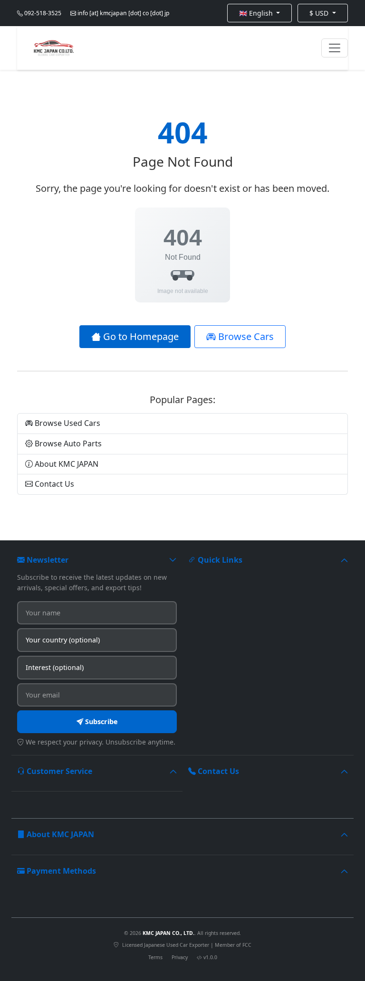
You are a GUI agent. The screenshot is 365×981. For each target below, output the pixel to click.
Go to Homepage (140, 336)
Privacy (180, 957)
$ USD (319, 13)
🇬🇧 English (257, 13)
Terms (155, 957)
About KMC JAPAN (65, 464)
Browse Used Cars (66, 423)
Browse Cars (245, 336)
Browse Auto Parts (67, 443)
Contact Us (53, 484)
